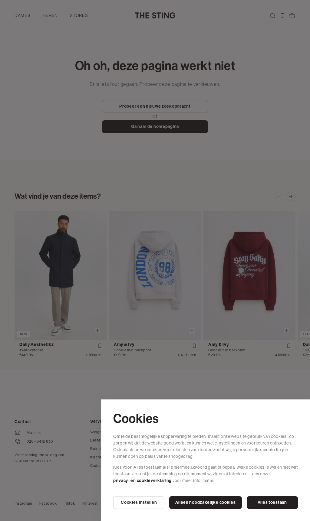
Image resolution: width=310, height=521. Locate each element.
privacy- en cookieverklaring (142, 480)
